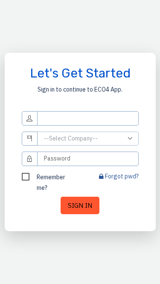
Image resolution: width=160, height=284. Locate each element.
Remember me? (51, 178)
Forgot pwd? (121, 176)
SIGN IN (80, 205)
